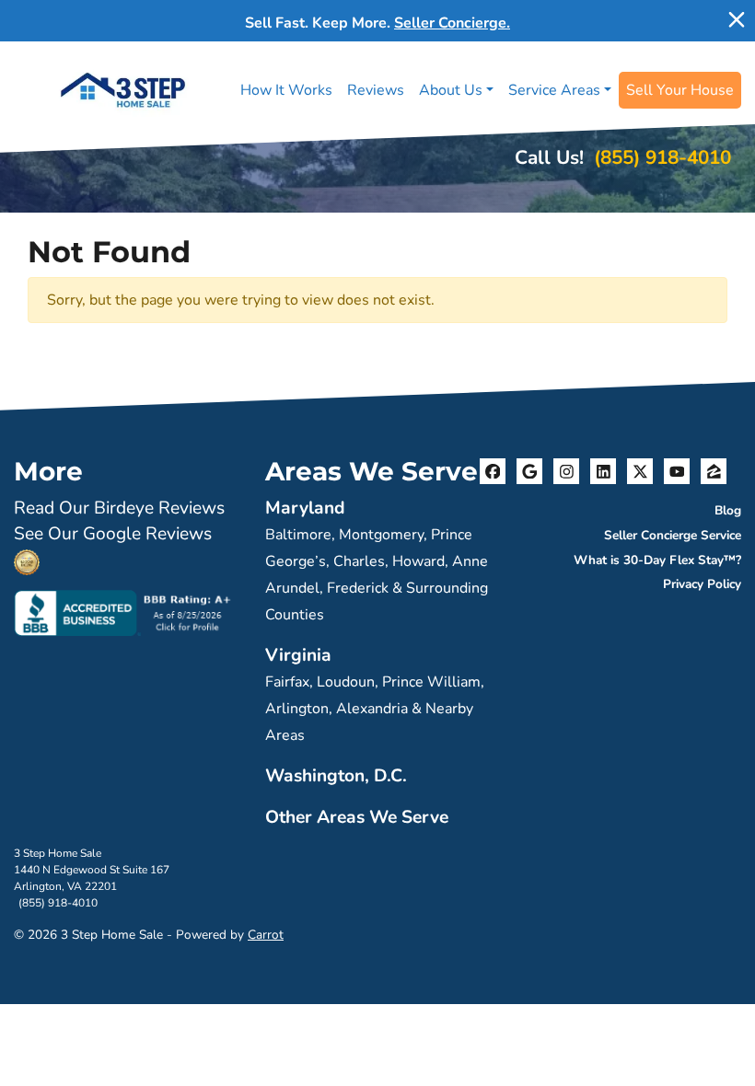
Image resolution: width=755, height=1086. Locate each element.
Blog (727, 510)
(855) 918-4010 (662, 157)
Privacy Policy (702, 584)
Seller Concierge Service (672, 535)
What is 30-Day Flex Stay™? (657, 560)
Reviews (375, 90)
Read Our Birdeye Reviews (119, 508)
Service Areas (554, 90)
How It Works (286, 90)
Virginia (298, 655)
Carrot (266, 934)
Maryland (305, 508)
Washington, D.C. (336, 776)
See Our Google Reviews (113, 534)
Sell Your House (680, 90)
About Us (450, 90)
